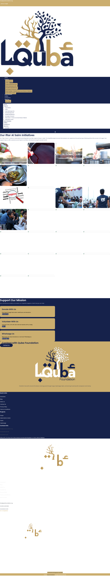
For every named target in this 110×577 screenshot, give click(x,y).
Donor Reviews (7, 121)
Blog (1, 553)
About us (7, 99)
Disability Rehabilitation (11, 87)
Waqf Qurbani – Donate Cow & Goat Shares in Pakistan (19, 91)
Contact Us (7, 124)
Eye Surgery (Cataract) (11, 89)
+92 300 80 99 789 (4, 431)
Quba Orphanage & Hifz (11, 84)
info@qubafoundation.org (6, 429)
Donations (2, 551)
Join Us (4, 326)
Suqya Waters (9, 81)
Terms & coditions (4, 559)
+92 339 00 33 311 (4, 434)
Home (5, 104)
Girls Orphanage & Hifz (11, 86)
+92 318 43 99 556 (4, 506)
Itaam (7, 82)
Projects (7, 79)
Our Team (8, 101)
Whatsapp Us (5, 338)
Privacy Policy (3, 558)
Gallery (5, 122)
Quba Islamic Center (9, 119)
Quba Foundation (51, 574)
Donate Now (5, 314)
